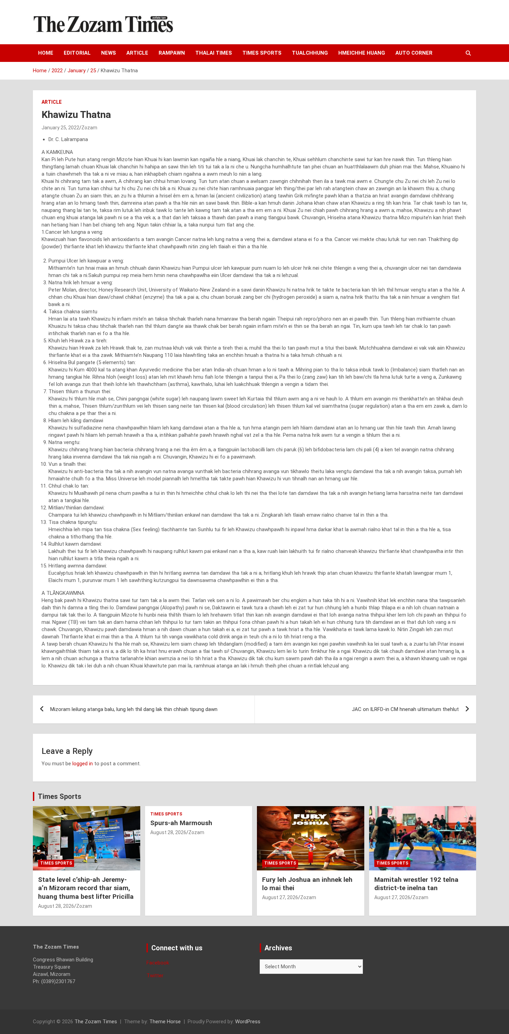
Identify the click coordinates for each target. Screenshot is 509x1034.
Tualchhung (310, 53)
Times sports (262, 53)
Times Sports (59, 796)
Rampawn (172, 53)
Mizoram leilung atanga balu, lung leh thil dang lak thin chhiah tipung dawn (133, 709)
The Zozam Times (95, 1021)
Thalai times (213, 53)
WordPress (247, 1021)
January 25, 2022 (60, 127)
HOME (45, 53)
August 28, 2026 (56, 906)
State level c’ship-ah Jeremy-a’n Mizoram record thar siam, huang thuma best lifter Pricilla (86, 888)
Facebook (157, 963)
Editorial (77, 53)
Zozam (89, 127)
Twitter (154, 975)
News (108, 53)
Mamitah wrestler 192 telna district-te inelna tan (416, 884)
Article (137, 53)
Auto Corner (413, 53)
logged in (82, 763)
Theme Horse (165, 1021)
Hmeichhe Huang (361, 53)
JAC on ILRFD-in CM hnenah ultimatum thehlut (405, 709)
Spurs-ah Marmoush (181, 823)
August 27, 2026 (280, 897)
